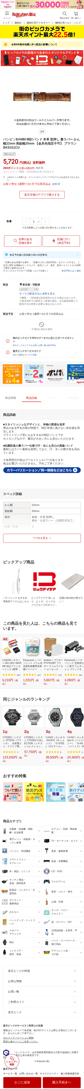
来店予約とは (68, 271)
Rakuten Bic (24, 15)
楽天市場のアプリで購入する (42, 194)
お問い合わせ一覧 (28, 1073)
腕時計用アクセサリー (38, 22)
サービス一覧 (10, 1073)
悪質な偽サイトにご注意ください (20, 1041)
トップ (6, 22)
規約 (79, 271)
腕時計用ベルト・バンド (68, 22)
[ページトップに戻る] (78, 1076)
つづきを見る (40, 538)
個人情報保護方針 (70, 1073)
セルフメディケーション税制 (18, 1038)
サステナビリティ (49, 1073)
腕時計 (18, 22)
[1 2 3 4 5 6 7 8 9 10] (35, 221)
